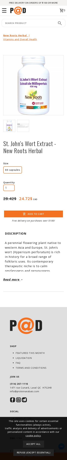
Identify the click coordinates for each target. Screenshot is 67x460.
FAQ (18, 362)
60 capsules (12, 169)
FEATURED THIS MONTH (30, 352)
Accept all (33, 443)
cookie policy (33, 435)
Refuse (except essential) (33, 452)
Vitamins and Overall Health (20, 39)
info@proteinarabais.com (24, 391)
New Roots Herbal (15, 35)
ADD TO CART (33, 214)
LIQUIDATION (24, 357)
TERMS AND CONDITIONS (31, 367)
